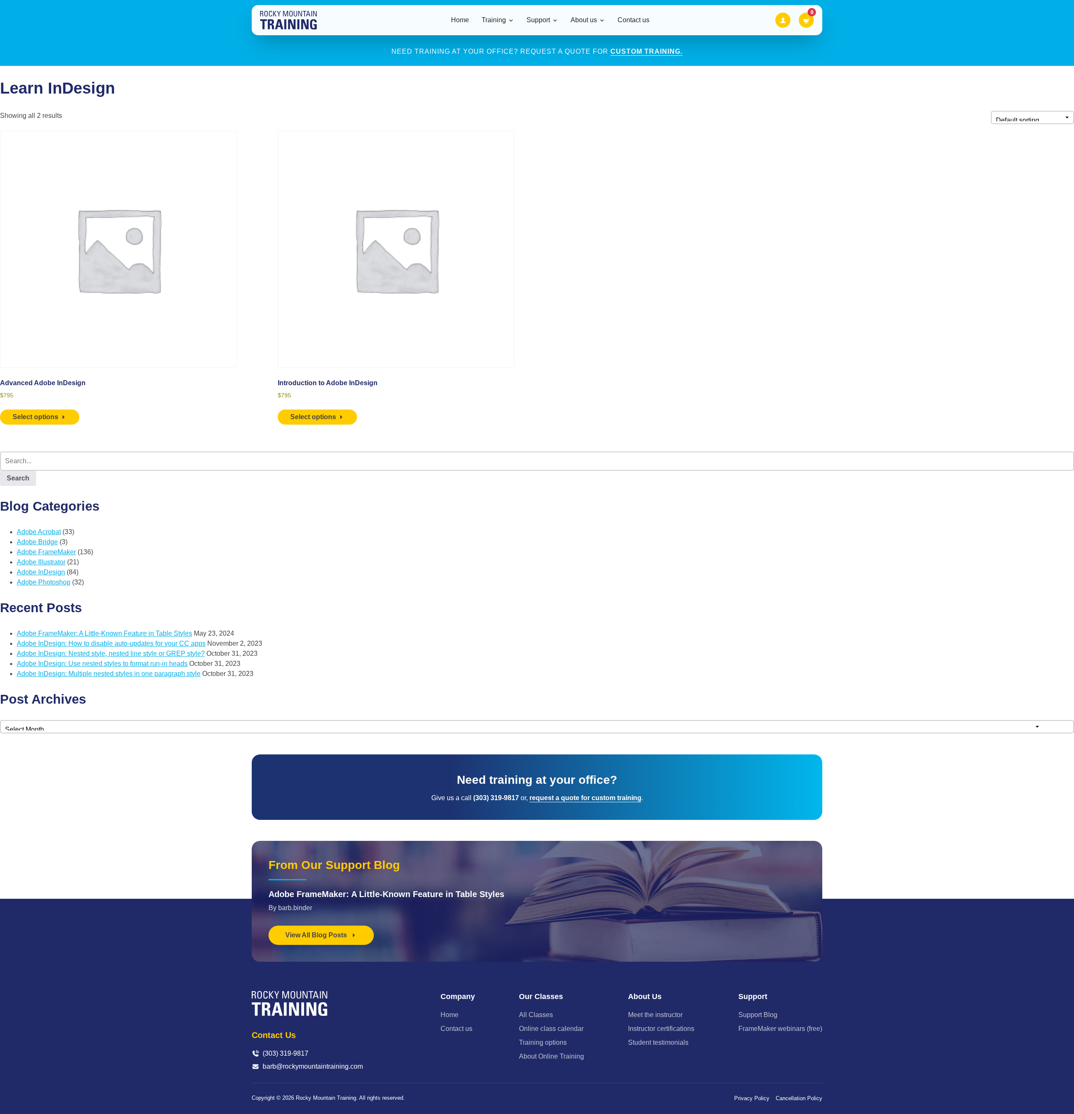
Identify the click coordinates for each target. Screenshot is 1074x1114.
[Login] (782, 20)
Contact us (633, 19)
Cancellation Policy (799, 1098)
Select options (35, 416)
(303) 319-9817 (285, 1053)
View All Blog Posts (317, 935)
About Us (645, 996)
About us (584, 20)
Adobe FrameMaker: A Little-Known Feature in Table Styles (104, 633)
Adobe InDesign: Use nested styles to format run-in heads (102, 663)
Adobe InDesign (41, 572)
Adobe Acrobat (39, 531)
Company (458, 996)
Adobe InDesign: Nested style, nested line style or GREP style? (111, 653)
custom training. (646, 51)
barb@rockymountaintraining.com (313, 1066)
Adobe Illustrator (41, 562)
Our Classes (541, 996)
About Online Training (551, 1056)
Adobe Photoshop (43, 582)
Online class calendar (551, 1028)
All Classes (536, 1014)
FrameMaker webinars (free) (780, 1028)
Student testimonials (658, 1042)
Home (460, 19)
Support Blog (757, 1014)
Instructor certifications (661, 1028)
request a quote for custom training (585, 797)
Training (494, 20)
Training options (543, 1042)
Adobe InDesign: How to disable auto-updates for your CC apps (111, 643)
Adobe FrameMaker (46, 552)
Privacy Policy (751, 1098)
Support (538, 20)
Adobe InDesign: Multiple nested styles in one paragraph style (109, 673)
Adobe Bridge (37, 541)
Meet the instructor (655, 1014)
